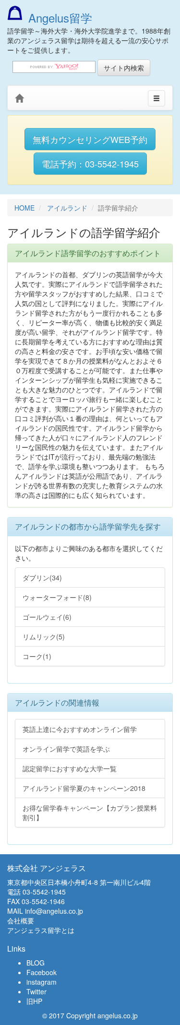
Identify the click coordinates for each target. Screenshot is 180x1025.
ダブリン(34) (42, 577)
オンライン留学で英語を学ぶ (66, 749)
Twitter (36, 991)
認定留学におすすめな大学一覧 (70, 768)
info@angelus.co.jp (54, 911)
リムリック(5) (44, 636)
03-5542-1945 (44, 891)
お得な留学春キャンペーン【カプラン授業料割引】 (90, 812)
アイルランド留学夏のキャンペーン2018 (84, 788)
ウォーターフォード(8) (57, 597)
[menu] (156, 98)
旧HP (34, 1001)
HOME (24, 207)
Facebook (41, 972)
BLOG (35, 962)
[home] (19, 98)
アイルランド (67, 207)
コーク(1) (37, 656)
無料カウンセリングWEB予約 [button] (90, 139)
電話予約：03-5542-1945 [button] (90, 163)
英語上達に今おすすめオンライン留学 (80, 729)
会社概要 (20, 920)
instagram (41, 982)
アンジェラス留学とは (40, 930)
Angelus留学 (60, 17)
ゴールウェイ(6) (47, 617)
